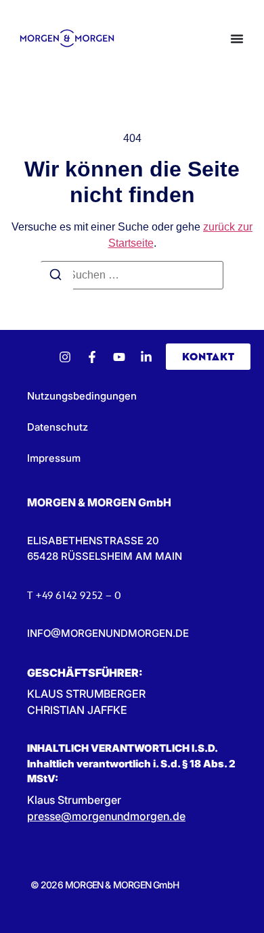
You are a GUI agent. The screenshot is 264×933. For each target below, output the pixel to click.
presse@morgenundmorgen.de (106, 816)
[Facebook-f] (92, 357)
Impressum (54, 458)
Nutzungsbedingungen (82, 395)
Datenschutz (57, 427)
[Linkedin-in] (146, 357)
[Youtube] (119, 357)
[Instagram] (65, 357)
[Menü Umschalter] (237, 38)
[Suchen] (55, 276)
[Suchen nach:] (132, 275)
